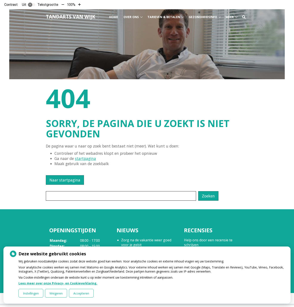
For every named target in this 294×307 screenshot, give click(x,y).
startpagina (85, 158)
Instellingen (31, 293)
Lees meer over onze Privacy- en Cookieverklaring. (58, 283)
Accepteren (81, 293)
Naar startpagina (65, 180)
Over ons (131, 17)
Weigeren (56, 293)
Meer (230, 17)
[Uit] (31, 4)
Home (113, 17)
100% (71, 5)
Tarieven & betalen (163, 17)
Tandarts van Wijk (70, 16)
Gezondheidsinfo (203, 17)
